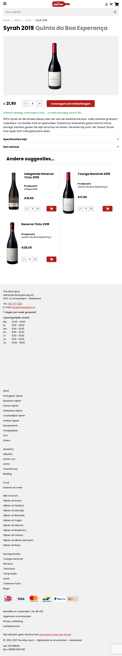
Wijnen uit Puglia (12, 520)
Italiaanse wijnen (12, 410)
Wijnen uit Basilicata (14, 530)
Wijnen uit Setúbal (13, 505)
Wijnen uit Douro (12, 500)
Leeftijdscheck (11, 626)
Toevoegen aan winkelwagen (70, 104)
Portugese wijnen (13, 395)
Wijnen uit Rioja (11, 545)
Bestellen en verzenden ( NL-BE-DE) (23, 611)
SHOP (6, 390)
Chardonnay (10, 469)
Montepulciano (11, 554)
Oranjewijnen (10, 430)
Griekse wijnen (11, 420)
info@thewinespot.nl (23, 307)
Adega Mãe (30, 189)
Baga (6, 588)
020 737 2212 (15, 303)
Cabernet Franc (12, 583)
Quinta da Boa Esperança (92, 186)
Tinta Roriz (9, 568)
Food (6, 482)
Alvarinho (8, 449)
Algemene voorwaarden (17, 616)
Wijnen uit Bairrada (14, 515)
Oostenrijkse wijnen (14, 415)
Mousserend (10, 425)
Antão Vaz (9, 459)
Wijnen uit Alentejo (13, 510)
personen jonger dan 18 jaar (55, 634)
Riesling (7, 473)
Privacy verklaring (13, 621)
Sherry (6, 440)
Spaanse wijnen (12, 400)
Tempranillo (10, 573)
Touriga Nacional (13, 558)
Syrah (6, 578)
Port (5, 435)
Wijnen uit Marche (13, 525)
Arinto (6, 464)
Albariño (8, 454)
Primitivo (8, 563)
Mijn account (10, 495)
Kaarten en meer (12, 487)
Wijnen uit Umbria (13, 535)
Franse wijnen (11, 405)
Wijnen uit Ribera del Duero (18, 540)
